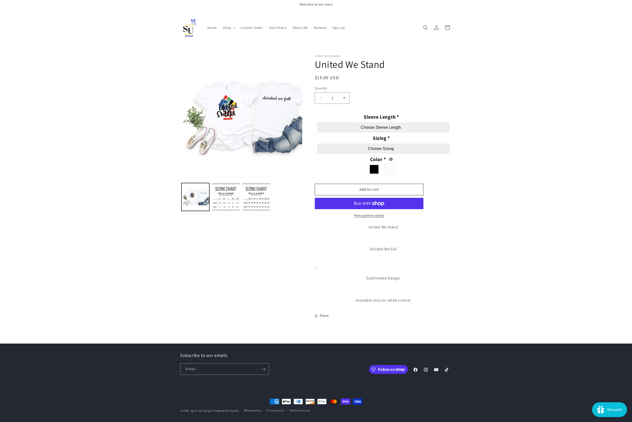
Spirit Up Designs (201, 410)
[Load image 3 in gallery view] (256, 197)
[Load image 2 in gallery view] (226, 197)
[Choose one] (391, 159)
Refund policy (252, 410)
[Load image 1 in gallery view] (195, 197)
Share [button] (324, 315)
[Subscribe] (263, 369)
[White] (389, 169)
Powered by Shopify (226, 410)
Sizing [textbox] (381, 138)
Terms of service (299, 410)
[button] (228, 27)
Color (388, 159)
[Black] (374, 169)
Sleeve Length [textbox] (381, 117)
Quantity (321, 88)
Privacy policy (275, 410)
